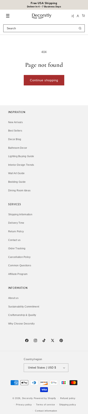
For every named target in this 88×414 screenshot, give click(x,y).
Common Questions (19, 265)
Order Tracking (16, 248)
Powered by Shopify (45, 398)
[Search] (80, 28)
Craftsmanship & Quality (22, 315)
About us (13, 298)
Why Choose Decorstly (21, 323)
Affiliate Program (17, 274)
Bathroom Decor (17, 147)
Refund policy (68, 398)
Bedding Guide (17, 181)
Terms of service (45, 404)
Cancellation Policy (19, 257)
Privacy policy (24, 404)
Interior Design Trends (21, 164)
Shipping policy (67, 404)
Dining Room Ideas (19, 190)
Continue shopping (44, 80)
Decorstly (27, 398)
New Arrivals (15, 122)
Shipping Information (20, 214)
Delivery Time (16, 222)
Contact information (46, 410)
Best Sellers (15, 130)
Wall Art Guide (16, 173)
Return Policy (16, 231)
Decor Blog (14, 139)
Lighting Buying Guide (21, 156)
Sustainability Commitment (23, 306)
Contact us (14, 240)
